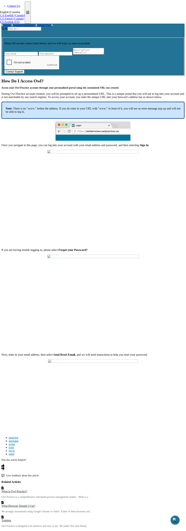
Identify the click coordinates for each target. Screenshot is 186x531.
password (13, 437)
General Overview (24, 25)
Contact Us (13, 5)
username (13, 441)
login (11, 447)
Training (6, 520)
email (11, 454)
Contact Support (14, 71)
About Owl (44, 25)
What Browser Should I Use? (18, 505)
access (12, 444)
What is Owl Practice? (14, 491)
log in (12, 450)
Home (7, 25)
